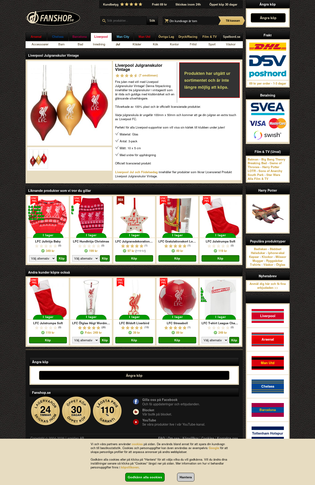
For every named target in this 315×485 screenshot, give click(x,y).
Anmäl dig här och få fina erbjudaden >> (268, 285)
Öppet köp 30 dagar (223, 4)
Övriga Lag (166, 36)
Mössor (281, 256)
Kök (155, 44)
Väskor (230, 44)
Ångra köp (268, 17)
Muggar (258, 260)
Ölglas (280, 264)
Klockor (267, 256)
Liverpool (101, 36)
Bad (80, 44)
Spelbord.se (231, 36)
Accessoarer (40, 44)
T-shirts (255, 264)
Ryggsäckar (274, 260)
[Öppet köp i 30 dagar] (76, 411)
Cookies (207, 438)
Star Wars (273, 174)
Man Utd (144, 36)
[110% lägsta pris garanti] (107, 411)
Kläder (137, 44)
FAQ (161, 438)
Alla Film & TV (258, 178)
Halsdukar (258, 253)
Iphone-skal (276, 253)
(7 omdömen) (148, 75)
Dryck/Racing (187, 36)
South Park (256, 174)
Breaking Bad (257, 163)
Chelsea (57, 36)
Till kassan (233, 20)
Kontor (174, 44)
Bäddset (275, 249)
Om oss (174, 438)
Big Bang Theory (273, 159)
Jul (118, 44)
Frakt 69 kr (159, 4)
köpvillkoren (130, 467)
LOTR (252, 171)
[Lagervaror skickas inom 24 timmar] (45, 411)
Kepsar (254, 256)
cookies (137, 444)
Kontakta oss (227, 438)
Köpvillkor (190, 438)
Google (214, 448)
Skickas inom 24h (188, 4)
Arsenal (36, 36)
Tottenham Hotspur (267, 433)
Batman (253, 159)
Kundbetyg (111, 4)
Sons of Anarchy (270, 171)
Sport (212, 44)
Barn (61, 44)
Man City (123, 36)
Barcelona (79, 36)
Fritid (193, 44)
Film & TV (209, 36)
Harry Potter (270, 167)
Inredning (99, 44)
